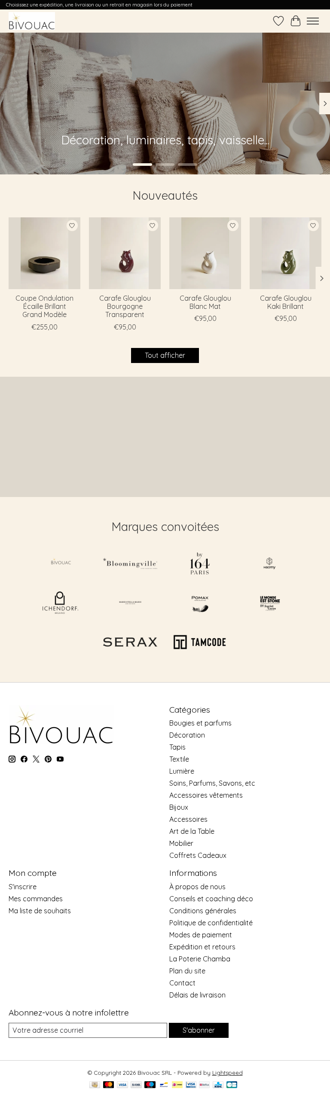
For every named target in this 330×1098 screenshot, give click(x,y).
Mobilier (181, 843)
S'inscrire (23, 886)
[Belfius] (204, 1085)
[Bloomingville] (130, 564)
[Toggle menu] (312, 21)
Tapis (177, 747)
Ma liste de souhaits (40, 910)
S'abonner (199, 1030)
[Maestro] (150, 1085)
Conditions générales (202, 910)
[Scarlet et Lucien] (269, 603)
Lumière (181, 771)
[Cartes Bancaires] (231, 1085)
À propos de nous (197, 886)
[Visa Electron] (191, 1085)
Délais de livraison (197, 995)
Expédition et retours (202, 946)
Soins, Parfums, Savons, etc (212, 783)
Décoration (187, 735)
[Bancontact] (164, 1085)
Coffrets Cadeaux (197, 855)
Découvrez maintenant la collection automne (101, 147)
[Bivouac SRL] (32, 21)
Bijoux (178, 807)
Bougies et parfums (200, 723)
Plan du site (187, 971)
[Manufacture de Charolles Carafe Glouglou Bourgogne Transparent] (125, 253)
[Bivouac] (60, 564)
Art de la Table (191, 831)
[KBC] (218, 1085)
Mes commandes (36, 898)
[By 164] (200, 564)
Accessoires (188, 819)
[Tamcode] (200, 643)
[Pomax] (200, 603)
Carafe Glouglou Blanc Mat (205, 302)
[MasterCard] (108, 1085)
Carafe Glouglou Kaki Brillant (286, 302)
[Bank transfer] (136, 1085)
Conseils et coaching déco (211, 898)
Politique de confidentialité (211, 922)
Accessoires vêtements (206, 795)
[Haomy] (269, 564)
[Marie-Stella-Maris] (130, 603)
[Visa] (122, 1085)
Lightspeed (227, 1072)
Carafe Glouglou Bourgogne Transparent (125, 306)
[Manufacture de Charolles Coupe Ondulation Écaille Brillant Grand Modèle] (44, 253)
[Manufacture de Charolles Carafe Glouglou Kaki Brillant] (285, 253)
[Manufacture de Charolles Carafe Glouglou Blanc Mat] (205, 253)
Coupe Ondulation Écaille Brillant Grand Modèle (44, 306)
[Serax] (130, 643)
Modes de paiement (200, 934)
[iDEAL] (177, 1085)
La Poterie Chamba (199, 959)
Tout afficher (165, 355)
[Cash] (94, 1085)
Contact (182, 983)
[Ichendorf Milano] (60, 603)
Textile (179, 759)
